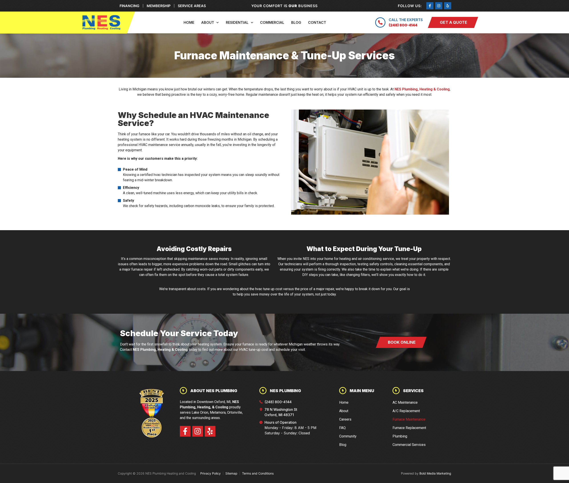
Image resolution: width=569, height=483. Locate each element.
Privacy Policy (210, 473)
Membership (158, 6)
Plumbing (400, 436)
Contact (317, 22)
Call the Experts (406, 20)
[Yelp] (447, 5)
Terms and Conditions (258, 473)
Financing (129, 6)
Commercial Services (409, 445)
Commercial (272, 22)
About (207, 22)
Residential (237, 22)
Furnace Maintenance (409, 419)
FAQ (342, 428)
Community (348, 436)
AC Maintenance (405, 402)
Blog (296, 22)
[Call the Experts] (380, 22)
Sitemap (231, 473)
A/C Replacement (406, 411)
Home (189, 22)
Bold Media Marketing (435, 473)
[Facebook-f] (429, 5)
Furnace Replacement (409, 428)
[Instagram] (438, 5)
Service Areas (192, 6)
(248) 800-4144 (403, 25)
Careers (345, 419)
